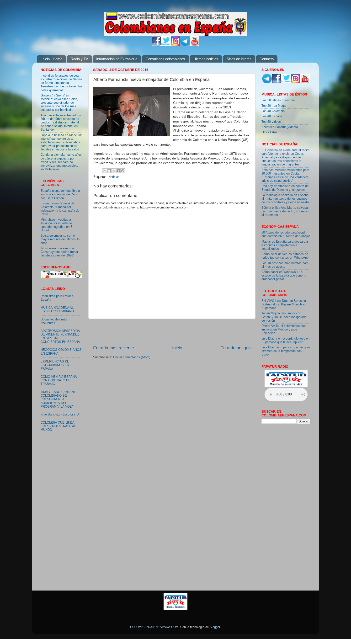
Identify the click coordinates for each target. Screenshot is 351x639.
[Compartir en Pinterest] (122, 170)
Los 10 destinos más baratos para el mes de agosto (284, 264)
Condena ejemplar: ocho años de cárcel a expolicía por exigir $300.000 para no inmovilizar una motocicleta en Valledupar (61, 162)
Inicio (177, 348)
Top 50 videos (271, 121)
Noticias (114, 177)
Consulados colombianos (165, 59)
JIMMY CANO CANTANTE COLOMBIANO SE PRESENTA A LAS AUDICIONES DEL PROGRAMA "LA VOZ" (59, 399)
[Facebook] (156, 45)
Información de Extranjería (116, 59)
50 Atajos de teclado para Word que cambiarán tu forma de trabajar (285, 234)
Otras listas (269, 132)
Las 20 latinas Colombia (278, 100)
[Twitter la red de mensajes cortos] (166, 45)
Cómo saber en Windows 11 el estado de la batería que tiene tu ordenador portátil (283, 275)
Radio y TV (79, 59)
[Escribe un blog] (109, 170)
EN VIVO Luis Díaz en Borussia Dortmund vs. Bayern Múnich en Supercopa (283, 304)
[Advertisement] (172, 332)
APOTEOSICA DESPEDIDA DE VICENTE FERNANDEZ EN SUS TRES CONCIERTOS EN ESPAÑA (60, 336)
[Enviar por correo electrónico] (104, 170)
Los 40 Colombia (273, 111)
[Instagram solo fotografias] (175, 45)
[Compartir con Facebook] (118, 170)
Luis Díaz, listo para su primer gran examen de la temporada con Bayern (285, 351)
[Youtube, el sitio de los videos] (194, 45)
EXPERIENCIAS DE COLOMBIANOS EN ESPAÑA (55, 365)
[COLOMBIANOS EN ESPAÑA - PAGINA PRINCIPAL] (175, 23)
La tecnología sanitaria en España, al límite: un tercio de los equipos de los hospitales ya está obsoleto (285, 198)
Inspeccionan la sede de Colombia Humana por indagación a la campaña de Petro (60, 209)
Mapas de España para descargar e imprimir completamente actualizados (284, 245)
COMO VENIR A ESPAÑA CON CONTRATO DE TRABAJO (59, 380)
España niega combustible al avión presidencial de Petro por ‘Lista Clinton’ (60, 194)
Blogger (215, 627)
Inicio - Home (52, 59)
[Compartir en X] (113, 170)
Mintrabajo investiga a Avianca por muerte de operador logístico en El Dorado (57, 225)
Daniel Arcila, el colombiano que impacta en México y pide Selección (283, 329)
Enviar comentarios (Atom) (131, 357)
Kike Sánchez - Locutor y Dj (60, 414)
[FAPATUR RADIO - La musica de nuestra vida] (175, 608)
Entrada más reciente (113, 348)
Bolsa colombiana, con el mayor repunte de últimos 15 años (60, 239)
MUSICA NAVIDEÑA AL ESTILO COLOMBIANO (57, 309)
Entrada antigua (235, 348)
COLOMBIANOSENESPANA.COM (154, 627)
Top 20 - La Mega (273, 105)
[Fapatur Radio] (286, 386)
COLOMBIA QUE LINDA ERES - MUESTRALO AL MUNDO (58, 426)
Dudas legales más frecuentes (54, 321)
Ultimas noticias (205, 59)
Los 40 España (271, 116)
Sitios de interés (239, 59)
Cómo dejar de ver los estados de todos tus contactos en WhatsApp (284, 255)
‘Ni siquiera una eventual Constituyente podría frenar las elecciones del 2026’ (59, 252)
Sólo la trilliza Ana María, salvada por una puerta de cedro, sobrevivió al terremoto (285, 211)
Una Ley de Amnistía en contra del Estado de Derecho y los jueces (285, 187)
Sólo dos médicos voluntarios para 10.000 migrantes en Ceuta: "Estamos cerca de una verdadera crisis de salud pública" (285, 175)
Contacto (267, 59)
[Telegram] (185, 45)
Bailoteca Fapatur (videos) (279, 127)
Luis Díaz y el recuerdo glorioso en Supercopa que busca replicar (285, 340)
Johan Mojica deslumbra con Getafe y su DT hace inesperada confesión (283, 317)
